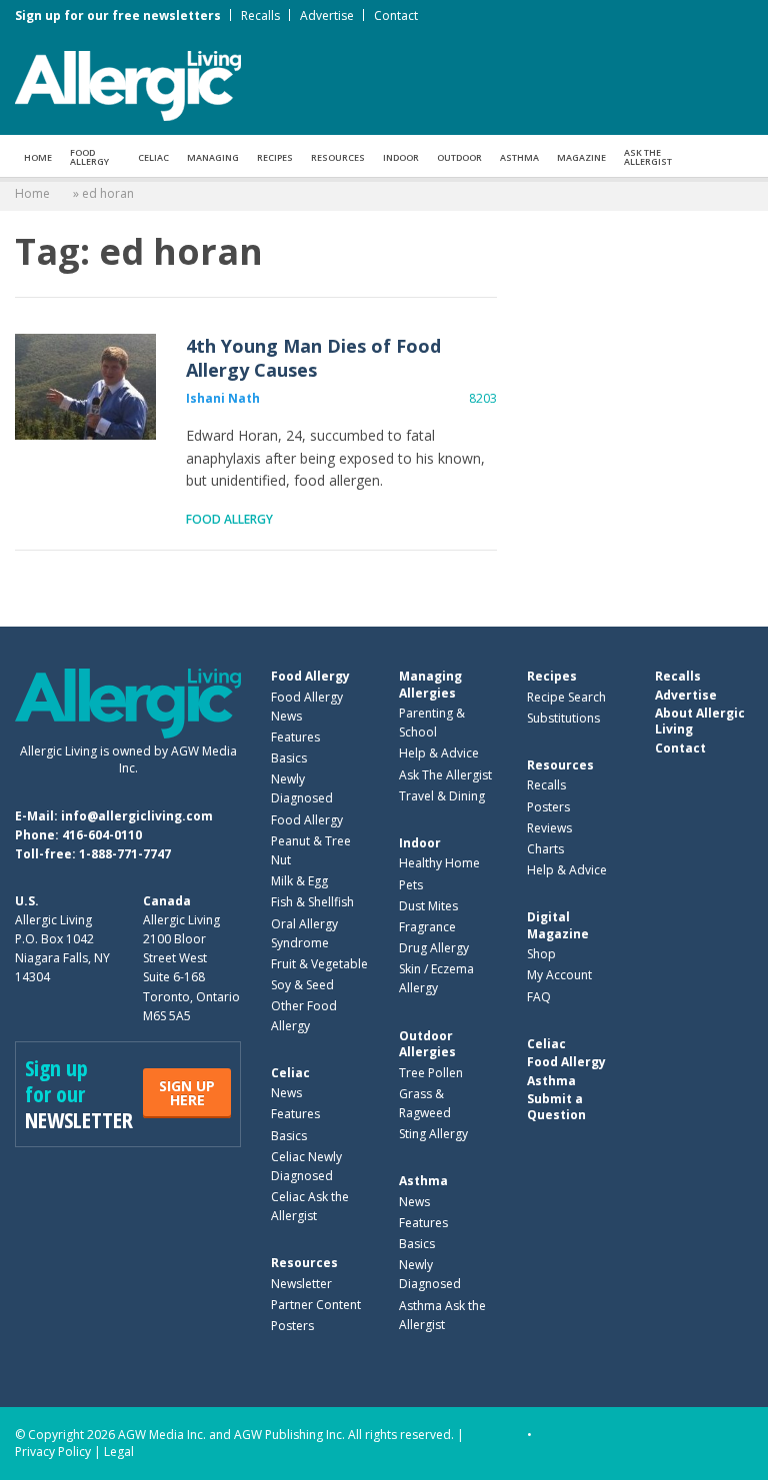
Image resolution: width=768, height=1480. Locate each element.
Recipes (275, 157)
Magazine (581, 157)
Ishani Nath (223, 398)
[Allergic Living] (128, 84)
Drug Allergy (434, 947)
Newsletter (301, 1283)
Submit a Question (556, 1106)
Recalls (260, 15)
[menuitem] (38, 156)
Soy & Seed (302, 984)
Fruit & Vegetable (319, 963)
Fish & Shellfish (312, 901)
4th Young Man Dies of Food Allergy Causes (85, 387)
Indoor (401, 157)
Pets (411, 884)
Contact (396, 15)
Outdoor (459, 157)
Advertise (327, 15)
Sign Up (187, 1092)
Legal (119, 1451)
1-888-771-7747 (125, 853)
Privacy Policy (53, 1451)
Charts (545, 848)
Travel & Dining (442, 795)
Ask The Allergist (445, 774)
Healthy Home (439, 862)
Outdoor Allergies (427, 1043)
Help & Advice (439, 752)
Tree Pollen (431, 1072)
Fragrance (427, 926)
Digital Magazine (558, 924)
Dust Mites (428, 905)
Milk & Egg (299, 880)
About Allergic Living (700, 721)
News (286, 1092)
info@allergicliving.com (137, 815)
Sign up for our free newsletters (118, 15)
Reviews (549, 827)
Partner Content (316, 1304)
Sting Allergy (433, 1133)
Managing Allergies (430, 684)
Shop (541, 953)
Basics (289, 757)
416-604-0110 (102, 834)
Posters (292, 1325)
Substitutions (563, 718)
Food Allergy (89, 157)
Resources (338, 157)
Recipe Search (566, 697)
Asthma (519, 157)
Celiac (153, 157)
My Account (559, 974)
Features (295, 737)
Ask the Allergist (648, 157)
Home (38, 157)
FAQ (539, 996)
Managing (213, 157)
